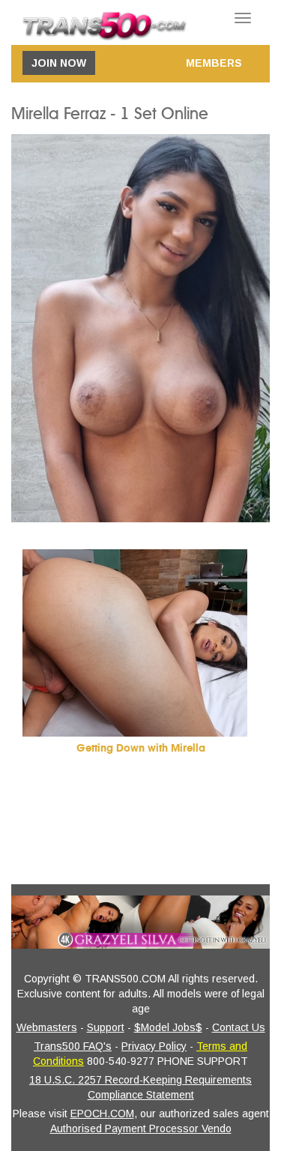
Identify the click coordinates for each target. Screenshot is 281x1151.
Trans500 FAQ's (73, 1046)
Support (105, 1027)
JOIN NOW (58, 63)
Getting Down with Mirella (140, 748)
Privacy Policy (154, 1046)
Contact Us (238, 1027)
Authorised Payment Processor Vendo (141, 1129)
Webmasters (46, 1027)
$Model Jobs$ (168, 1027)
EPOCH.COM (102, 1114)
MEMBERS (214, 63)
